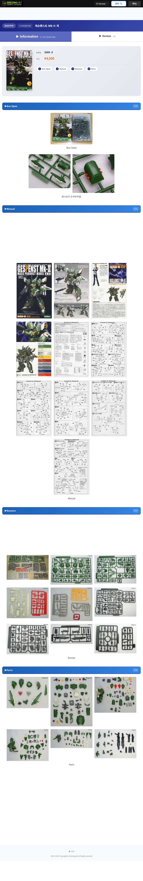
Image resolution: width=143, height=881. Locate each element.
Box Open (45, 68)
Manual (61, 68)
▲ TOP (71, 851)
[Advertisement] (71, 14)
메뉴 (134, 3)
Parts (92, 68)
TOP (135, 106)
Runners (77, 68)
